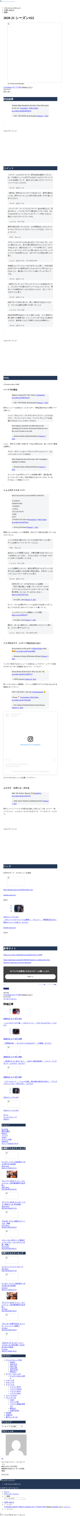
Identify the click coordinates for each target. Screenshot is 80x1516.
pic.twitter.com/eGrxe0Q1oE (21, 796)
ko (2, 1458)
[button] (30, 87)
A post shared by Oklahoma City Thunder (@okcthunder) (30, 771)
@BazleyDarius (37, 648)
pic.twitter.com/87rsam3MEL (26, 651)
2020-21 (6, 988)
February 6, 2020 (17, 708)
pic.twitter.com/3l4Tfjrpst (20, 522)
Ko (44, 984)
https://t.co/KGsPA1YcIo (20, 594)
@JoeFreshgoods (37, 692)
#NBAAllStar (33, 108)
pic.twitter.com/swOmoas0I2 (21, 700)
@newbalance (25, 697)
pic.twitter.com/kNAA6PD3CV (22, 674)
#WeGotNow (34, 697)
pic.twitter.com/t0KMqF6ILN (21, 111)
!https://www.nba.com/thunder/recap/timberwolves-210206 (22, 955)
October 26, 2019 (30, 679)
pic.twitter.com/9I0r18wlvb (21, 398)
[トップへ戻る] (1, 1513)
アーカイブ (6, 1426)
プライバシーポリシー (12, 1484)
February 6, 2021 (30, 600)
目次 (5, 92)
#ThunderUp (40, 395)
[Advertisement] (30, 149)
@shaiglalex (24, 108)
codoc (55, 984)
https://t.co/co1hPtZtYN (20, 615)
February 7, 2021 (42, 116)
